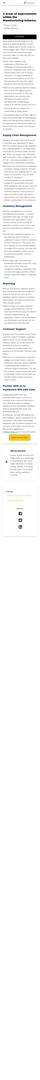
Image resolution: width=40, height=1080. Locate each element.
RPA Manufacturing (15, 500)
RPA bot (18, 105)
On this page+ (19, 36)
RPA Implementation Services (19, 495)
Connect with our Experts (19, 437)
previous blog (13, 115)
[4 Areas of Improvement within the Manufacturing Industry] (20, 513)
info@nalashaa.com (10, 432)
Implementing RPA (10, 395)
